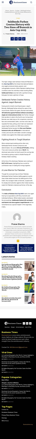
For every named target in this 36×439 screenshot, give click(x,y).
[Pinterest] (20, 38)
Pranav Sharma (10, 34)
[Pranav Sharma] (18, 217)
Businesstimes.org (28, 424)
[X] (16, 38)
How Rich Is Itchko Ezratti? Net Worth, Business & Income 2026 (11, 299)
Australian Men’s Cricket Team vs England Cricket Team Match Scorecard (9, 249)
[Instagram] (18, 241)
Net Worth (4, 262)
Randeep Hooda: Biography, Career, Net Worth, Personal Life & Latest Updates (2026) (12, 277)
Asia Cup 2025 (19, 193)
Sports (12, 10)
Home (7, 10)
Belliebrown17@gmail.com (18, 347)
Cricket (17, 10)
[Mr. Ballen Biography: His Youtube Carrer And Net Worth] (29, 288)
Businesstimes (6, 335)
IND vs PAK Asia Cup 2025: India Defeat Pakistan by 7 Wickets (26, 249)
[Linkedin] (27, 323)
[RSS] (30, 323)
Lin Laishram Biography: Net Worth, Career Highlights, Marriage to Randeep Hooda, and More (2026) (12, 266)
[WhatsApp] (23, 38)
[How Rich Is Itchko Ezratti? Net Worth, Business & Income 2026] (29, 299)
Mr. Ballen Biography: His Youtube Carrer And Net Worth (11, 288)
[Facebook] (12, 38)
